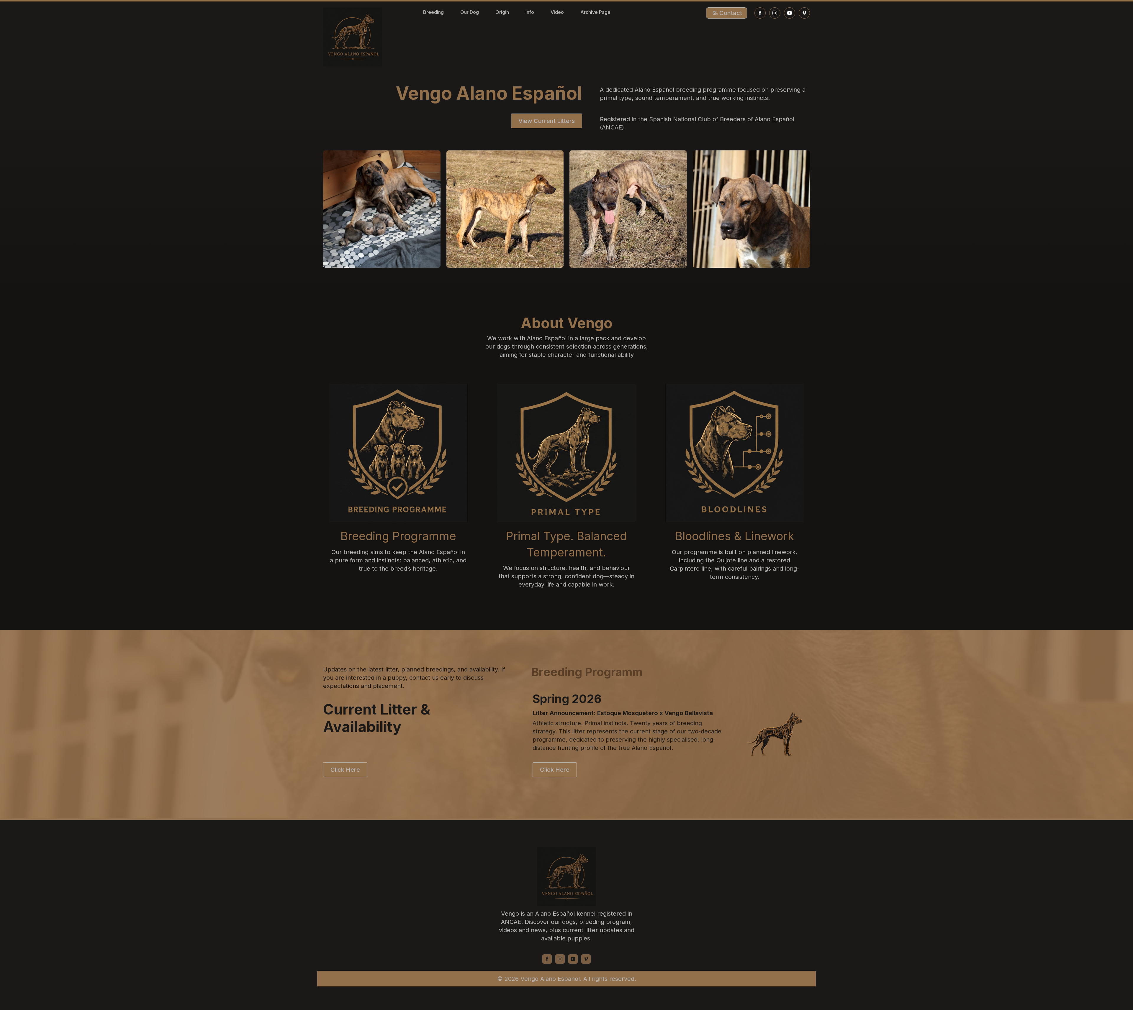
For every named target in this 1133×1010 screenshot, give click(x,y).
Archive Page (595, 12)
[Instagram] (560, 959)
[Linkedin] (573, 959)
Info (529, 12)
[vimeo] (804, 13)
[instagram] (774, 13)
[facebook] (760, 13)
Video (557, 12)
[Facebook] (547, 959)
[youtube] (789, 13)
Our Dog (469, 12)
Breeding (433, 12)
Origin (502, 12)
